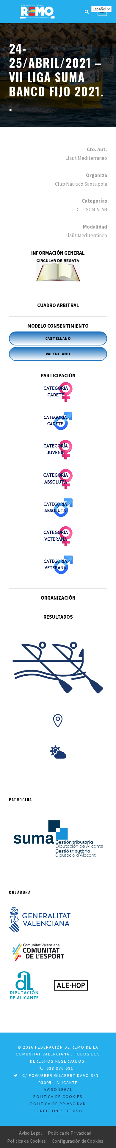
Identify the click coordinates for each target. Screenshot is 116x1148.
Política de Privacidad (58, 1103)
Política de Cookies (26, 1141)
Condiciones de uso (58, 1110)
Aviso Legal (30, 1133)
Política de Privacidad (69, 1133)
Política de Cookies (58, 1096)
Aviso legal (58, 1089)
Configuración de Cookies (77, 1141)
